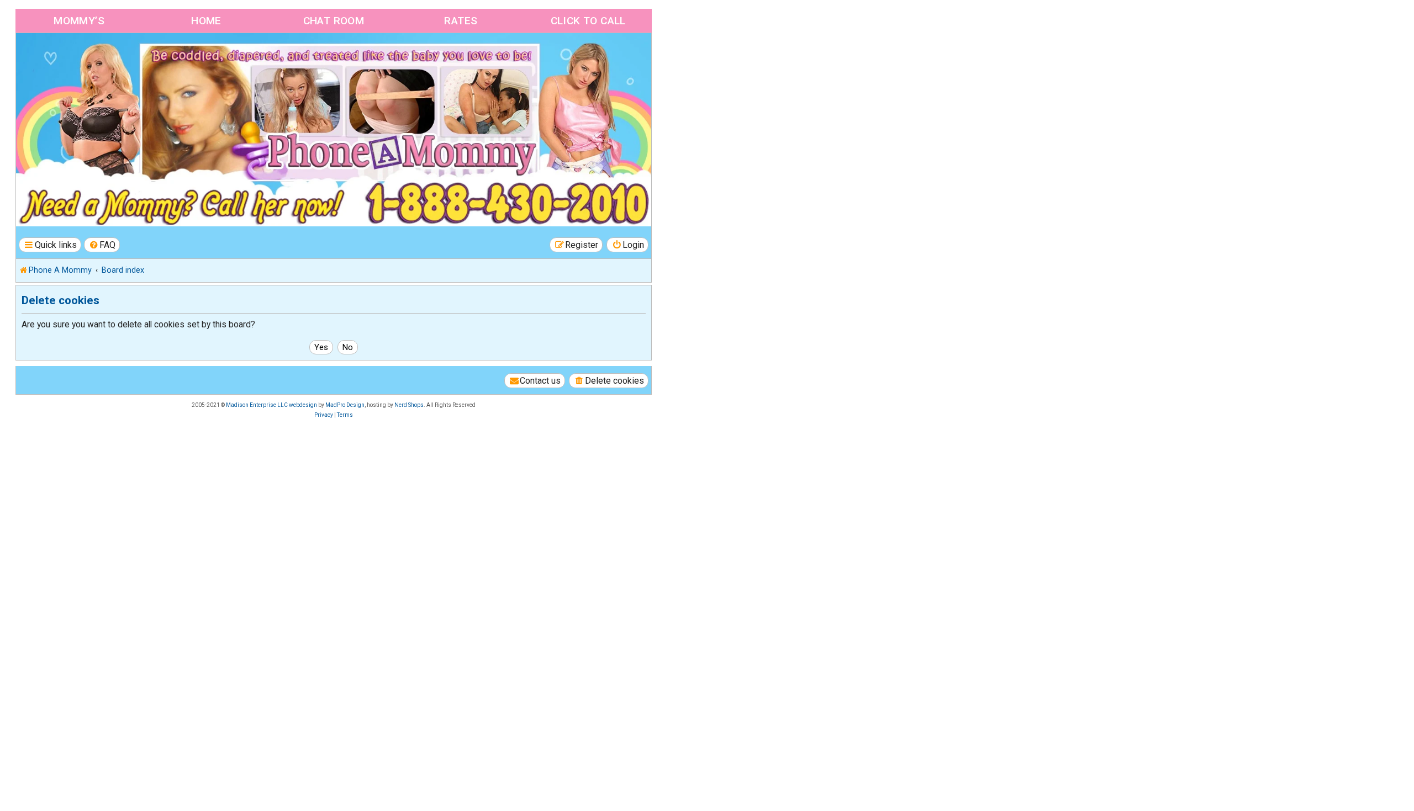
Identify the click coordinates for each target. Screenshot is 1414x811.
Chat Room (334, 20)
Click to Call (588, 20)
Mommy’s (79, 20)
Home (206, 20)
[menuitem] (102, 244)
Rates (460, 20)
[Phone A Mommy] (79, 56)
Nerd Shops (409, 405)
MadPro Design (345, 405)
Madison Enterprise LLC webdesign (271, 405)
